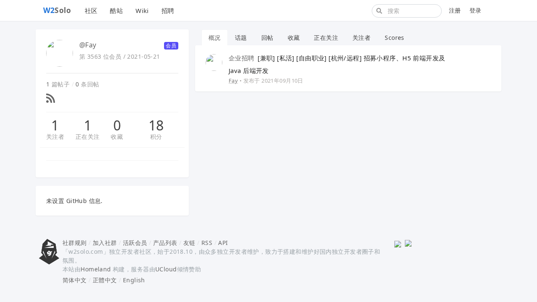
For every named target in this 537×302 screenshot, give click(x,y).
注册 (455, 10)
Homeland (96, 269)
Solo (57, 10)
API (223, 243)
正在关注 (88, 137)
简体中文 (75, 280)
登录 (475, 10)
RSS (206, 243)
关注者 (55, 137)
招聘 (168, 10)
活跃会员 (135, 243)
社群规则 (75, 243)
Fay (233, 80)
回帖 (267, 38)
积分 (156, 137)
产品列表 (165, 243)
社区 (91, 10)
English (134, 280)
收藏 (117, 137)
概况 (215, 38)
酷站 (116, 10)
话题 (241, 38)
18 (156, 125)
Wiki (142, 10)
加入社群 (105, 243)
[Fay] (214, 62)
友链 (189, 243)
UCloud (166, 269)
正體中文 (105, 280)
